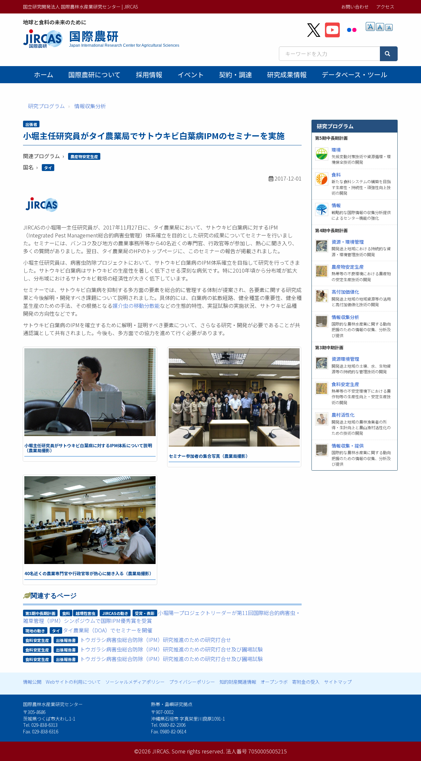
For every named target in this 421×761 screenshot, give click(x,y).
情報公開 (32, 681)
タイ (48, 167)
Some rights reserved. (198, 751)
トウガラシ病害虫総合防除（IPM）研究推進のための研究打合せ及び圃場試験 (171, 649)
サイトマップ (338, 681)
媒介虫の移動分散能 (136, 305)
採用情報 (149, 74)
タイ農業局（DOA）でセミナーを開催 (107, 630)
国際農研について (94, 74)
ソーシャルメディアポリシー (135, 681)
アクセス (385, 6)
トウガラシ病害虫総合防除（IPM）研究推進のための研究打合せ (155, 640)
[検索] (389, 53)
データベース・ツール (354, 74)
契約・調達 (235, 74)
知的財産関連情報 (237, 681)
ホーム (43, 74)
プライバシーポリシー (192, 681)
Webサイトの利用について (73, 681)
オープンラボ (274, 681)
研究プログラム (46, 106)
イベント (191, 74)
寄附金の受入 (306, 681)
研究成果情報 (287, 74)
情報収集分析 (90, 106)
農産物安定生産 (84, 156)
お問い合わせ (355, 6)
